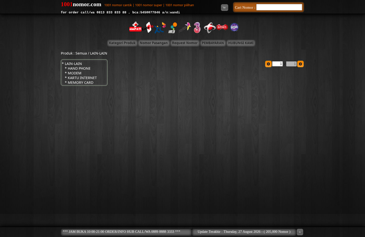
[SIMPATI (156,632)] (133, 27)
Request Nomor (185, 43)
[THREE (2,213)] (195, 27)
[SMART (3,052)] (220, 27)
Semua (81, 53)
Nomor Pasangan (154, 43)
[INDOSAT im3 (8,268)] (170, 27)
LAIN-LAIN (98, 53)
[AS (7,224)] (145, 27)
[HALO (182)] (207, 27)
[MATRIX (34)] (232, 27)
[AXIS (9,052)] (182, 27)
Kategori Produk (122, 43)
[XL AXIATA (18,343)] (157, 27)
